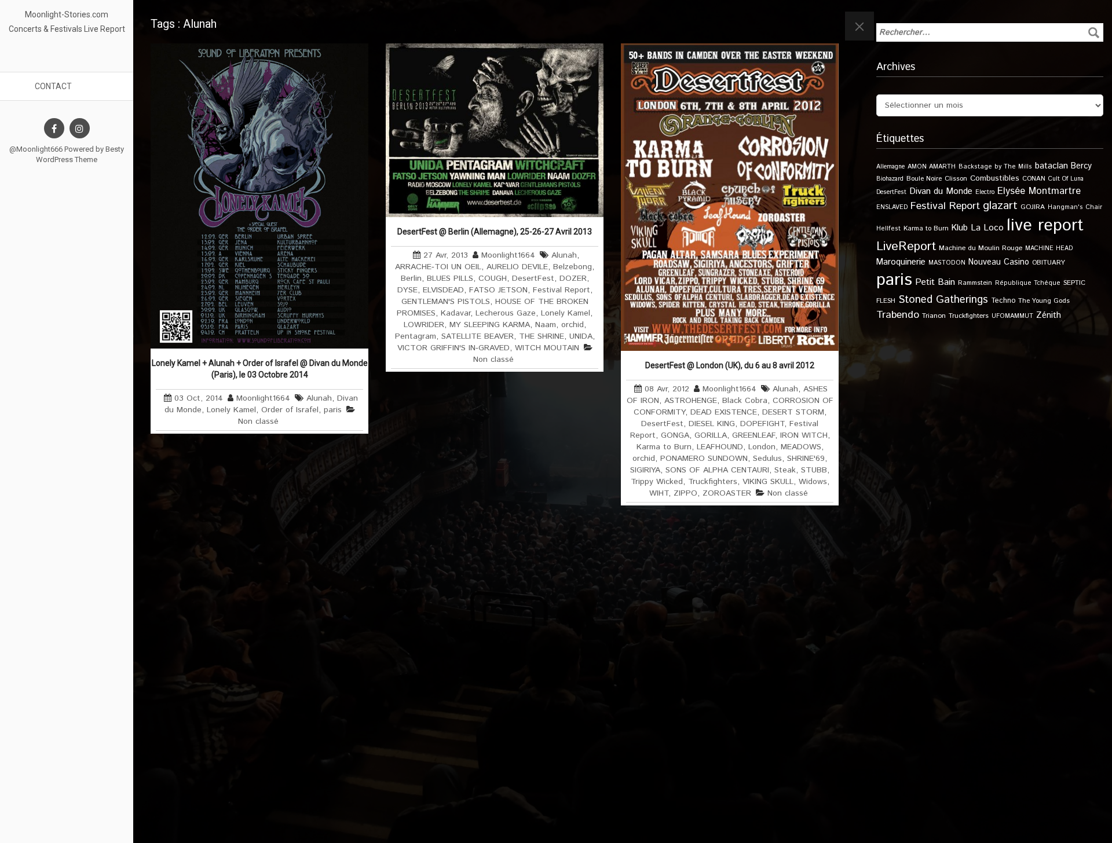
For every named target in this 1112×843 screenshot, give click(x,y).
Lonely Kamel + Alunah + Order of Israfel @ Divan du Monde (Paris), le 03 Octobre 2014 (260, 368)
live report (1045, 225)
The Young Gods (1044, 301)
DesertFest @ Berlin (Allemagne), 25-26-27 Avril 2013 (494, 231)
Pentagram (415, 336)
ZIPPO (685, 493)
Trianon (934, 316)
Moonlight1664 (263, 398)
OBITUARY (1048, 262)
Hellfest (888, 228)
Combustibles (994, 178)
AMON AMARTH (932, 166)
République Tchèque (1027, 283)
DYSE (407, 290)
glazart (1000, 205)
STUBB (814, 470)
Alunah (319, 398)
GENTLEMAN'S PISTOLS (445, 301)
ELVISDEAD (443, 290)
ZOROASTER (727, 493)
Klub (960, 228)
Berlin (411, 278)
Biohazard (890, 179)
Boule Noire (924, 179)
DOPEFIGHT (762, 424)
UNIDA (580, 336)
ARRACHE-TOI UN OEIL (438, 267)
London (762, 447)
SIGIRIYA (645, 470)
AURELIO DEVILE (517, 267)
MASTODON (946, 262)
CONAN (1033, 179)
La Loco (987, 228)
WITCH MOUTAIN (547, 348)
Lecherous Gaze (505, 313)
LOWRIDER (424, 325)
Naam (545, 325)
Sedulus (767, 458)
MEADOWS (801, 447)
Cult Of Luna (1066, 179)
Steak (785, 470)
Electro (984, 192)
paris (333, 410)
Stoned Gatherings (943, 299)
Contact (53, 86)
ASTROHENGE (690, 400)
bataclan (1051, 166)
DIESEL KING (712, 424)
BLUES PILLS (450, 278)
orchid (572, 325)
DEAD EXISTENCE (723, 412)
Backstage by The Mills (995, 166)
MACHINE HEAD (1049, 248)
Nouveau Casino (998, 262)
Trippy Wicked (657, 482)
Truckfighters (712, 482)
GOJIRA (1032, 207)
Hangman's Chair (1075, 207)
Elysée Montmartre (1039, 191)
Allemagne (890, 166)
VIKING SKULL (767, 482)
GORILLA (710, 435)
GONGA (675, 435)
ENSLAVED (892, 207)
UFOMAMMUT (1012, 316)
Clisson (956, 179)
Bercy (1081, 166)
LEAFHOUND (720, 447)
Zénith (1048, 315)
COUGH (492, 278)
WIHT (658, 493)
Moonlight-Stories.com (66, 14)
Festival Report (561, 290)
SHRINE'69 (806, 458)
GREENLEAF (753, 435)
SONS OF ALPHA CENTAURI (717, 470)
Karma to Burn (664, 447)
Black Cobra (744, 400)
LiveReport (906, 246)
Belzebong (572, 267)
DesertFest (533, 278)
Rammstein (975, 283)
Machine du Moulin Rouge (980, 248)
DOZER (573, 278)
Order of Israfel (290, 410)
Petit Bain (935, 282)
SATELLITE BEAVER (477, 336)
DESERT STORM (793, 412)
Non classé (258, 421)
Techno (1003, 300)
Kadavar (455, 313)
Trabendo (897, 314)
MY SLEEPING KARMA (489, 325)
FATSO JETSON (498, 290)
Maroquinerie (901, 262)
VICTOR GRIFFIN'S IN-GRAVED (453, 348)
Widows (813, 482)
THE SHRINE (541, 336)
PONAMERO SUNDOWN (704, 458)
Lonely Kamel (231, 410)
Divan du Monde (940, 191)
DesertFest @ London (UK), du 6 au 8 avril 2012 (729, 365)
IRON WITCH (804, 435)
